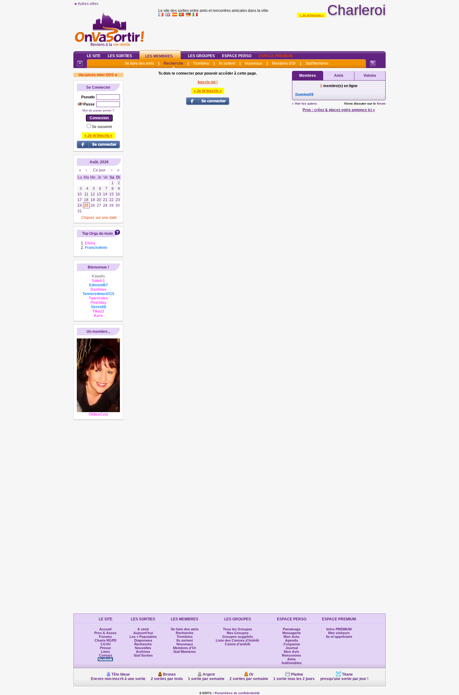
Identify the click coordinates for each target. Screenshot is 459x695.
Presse (105, 648)
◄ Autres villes (85, 4)
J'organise (291, 644)
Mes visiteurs (339, 633)
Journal (291, 648)
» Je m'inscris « (311, 15)
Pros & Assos (105, 633)
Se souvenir (102, 127)
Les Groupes (201, 56)
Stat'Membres (316, 63)
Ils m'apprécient (339, 636)
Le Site (94, 56)
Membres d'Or (284, 63)
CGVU (106, 644)
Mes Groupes (238, 633)
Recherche (173, 63)
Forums (105, 636)
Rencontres (291, 655)
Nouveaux (253, 63)
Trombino (201, 63)
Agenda (291, 640)
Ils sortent (227, 63)
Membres (307, 75)
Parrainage (291, 629)
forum (381, 103)
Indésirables (292, 663)
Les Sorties (120, 56)
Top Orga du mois (97, 233)
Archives (143, 651)
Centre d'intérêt (237, 644)
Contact (105, 655)
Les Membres (159, 56)
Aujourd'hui (143, 633)
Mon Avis (291, 651)
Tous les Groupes (237, 629)
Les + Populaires (143, 636)
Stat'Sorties (143, 655)
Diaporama (143, 640)
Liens (105, 651)
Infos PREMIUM (339, 629)
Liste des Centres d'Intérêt (237, 640)
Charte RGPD (105, 640)
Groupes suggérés (237, 636)
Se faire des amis (139, 63)
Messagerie (291, 633)
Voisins (369, 75)
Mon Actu (291, 636)
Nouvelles (143, 648)
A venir (143, 629)
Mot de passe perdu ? (98, 110)
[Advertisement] (272, 32)
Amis (338, 75)
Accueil (105, 629)
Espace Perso (236, 56)
